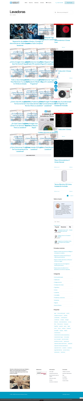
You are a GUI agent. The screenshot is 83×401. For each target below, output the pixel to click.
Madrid (65, 330)
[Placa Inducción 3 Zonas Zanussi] (63, 59)
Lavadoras (56, 292)
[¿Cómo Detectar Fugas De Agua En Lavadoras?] (48, 72)
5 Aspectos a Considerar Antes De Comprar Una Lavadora (64, 242)
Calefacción (57, 279)
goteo (65, 326)
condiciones (56, 319)
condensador (57, 317)
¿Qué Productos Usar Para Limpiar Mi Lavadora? (34, 63)
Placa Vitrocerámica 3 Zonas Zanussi (62, 161)
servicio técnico (66, 350)
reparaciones (66, 341)
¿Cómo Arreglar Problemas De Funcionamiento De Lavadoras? (48, 104)
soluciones (63, 352)
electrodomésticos (63, 322)
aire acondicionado (61, 313)
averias (67, 313)
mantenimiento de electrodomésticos (61, 334)
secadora (64, 347)
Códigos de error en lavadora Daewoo (64, 236)
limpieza (61, 330)
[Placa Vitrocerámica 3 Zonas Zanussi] (63, 148)
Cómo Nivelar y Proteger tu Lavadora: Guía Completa (34, 42)
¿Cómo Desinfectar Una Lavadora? (48, 148)
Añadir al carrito (57, 167)
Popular (57, 227)
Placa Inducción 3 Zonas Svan (62, 130)
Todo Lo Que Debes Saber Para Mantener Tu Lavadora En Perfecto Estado (20, 82)
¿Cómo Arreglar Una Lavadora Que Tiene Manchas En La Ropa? (34, 126)
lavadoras (69, 328)
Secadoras (56, 300)
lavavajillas (56, 330)
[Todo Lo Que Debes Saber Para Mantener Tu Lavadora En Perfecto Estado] (20, 72)
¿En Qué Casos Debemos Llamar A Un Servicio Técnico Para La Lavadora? (20, 126)
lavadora (63, 328)
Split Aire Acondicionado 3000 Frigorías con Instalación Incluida (62, 104)
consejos (62, 319)
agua (55, 313)
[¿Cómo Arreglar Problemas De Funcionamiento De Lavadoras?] (48, 93)
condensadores (64, 317)
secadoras (70, 347)
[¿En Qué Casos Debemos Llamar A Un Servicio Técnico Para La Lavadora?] (20, 115)
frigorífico (56, 326)
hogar (69, 326)
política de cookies (58, 399)
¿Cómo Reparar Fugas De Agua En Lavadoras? (48, 63)
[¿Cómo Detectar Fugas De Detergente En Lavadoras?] (48, 29)
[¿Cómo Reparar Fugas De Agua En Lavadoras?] (48, 54)
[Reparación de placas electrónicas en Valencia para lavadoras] (20, 31)
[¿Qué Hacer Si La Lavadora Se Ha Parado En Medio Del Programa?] (34, 72)
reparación (70, 343)
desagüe (67, 319)
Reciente (63, 227)
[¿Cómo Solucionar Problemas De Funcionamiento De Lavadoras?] (20, 139)
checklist (65, 315)
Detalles (64, 47)
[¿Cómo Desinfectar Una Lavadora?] (48, 139)
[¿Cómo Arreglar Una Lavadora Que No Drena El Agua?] (20, 54)
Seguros (56, 302)
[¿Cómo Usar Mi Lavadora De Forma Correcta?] (20, 93)
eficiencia (56, 322)
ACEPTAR (41, 400)
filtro (55, 324)
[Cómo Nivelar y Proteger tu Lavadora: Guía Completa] (34, 31)
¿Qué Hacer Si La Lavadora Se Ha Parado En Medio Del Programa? (34, 82)
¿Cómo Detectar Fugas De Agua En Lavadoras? (48, 81)
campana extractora (58, 315)
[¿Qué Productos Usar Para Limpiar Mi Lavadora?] (34, 54)
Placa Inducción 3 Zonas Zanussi (62, 72)
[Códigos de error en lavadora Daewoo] (48, 120)
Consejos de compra (58, 284)
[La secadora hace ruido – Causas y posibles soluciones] (56, 230)
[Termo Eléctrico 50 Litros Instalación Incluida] (63, 175)
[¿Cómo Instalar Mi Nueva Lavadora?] (34, 139)
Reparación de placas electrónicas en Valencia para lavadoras (20, 43)
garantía (61, 326)
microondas (66, 337)
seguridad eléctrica (58, 350)
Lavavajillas (56, 295)
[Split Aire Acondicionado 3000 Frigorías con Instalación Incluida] (63, 90)
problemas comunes (58, 341)
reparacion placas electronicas (60, 343)
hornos (55, 290)
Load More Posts (30, 155)
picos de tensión (65, 339)
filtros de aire (60, 324)
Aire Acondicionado (58, 277)
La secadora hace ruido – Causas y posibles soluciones (65, 230)
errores (69, 322)
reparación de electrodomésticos (61, 345)
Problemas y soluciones (59, 297)
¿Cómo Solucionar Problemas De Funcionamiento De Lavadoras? (20, 149)
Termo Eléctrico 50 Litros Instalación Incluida (63, 185)
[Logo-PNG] (14, 2)
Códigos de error (58, 282)
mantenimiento (57, 332)
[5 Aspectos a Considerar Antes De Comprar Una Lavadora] (56, 241)
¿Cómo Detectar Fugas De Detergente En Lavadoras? (48, 39)
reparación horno (57, 347)
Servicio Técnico (57, 305)
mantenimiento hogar (58, 337)
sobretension (57, 352)
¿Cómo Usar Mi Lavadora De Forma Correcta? (20, 103)
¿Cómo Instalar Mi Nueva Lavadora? (33, 148)
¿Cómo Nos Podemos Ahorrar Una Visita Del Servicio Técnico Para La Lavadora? (34, 104)
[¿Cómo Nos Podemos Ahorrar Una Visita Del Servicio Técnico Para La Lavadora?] (34, 93)
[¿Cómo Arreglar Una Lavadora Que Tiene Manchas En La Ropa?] (34, 115)
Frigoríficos (56, 287)
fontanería (66, 324)
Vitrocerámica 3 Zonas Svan (62, 41)
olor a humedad (57, 339)
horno (55, 328)
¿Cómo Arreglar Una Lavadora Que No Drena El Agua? (20, 63)
